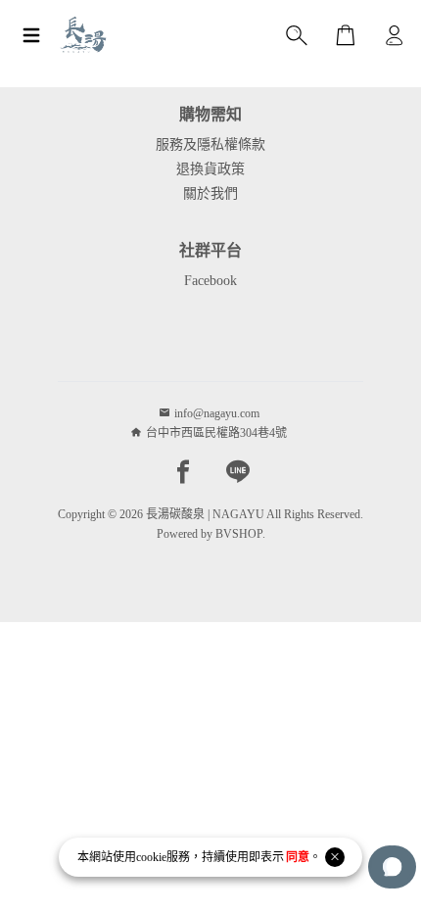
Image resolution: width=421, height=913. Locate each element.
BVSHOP (238, 534)
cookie (151, 857)
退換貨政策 (210, 169)
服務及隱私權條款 (210, 144)
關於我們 (210, 193)
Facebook (210, 280)
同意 (297, 857)
